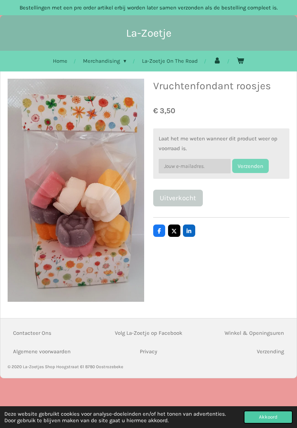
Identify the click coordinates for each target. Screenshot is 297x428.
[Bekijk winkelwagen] (240, 61)
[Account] (217, 61)
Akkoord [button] (268, 417)
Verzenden (250, 166)
